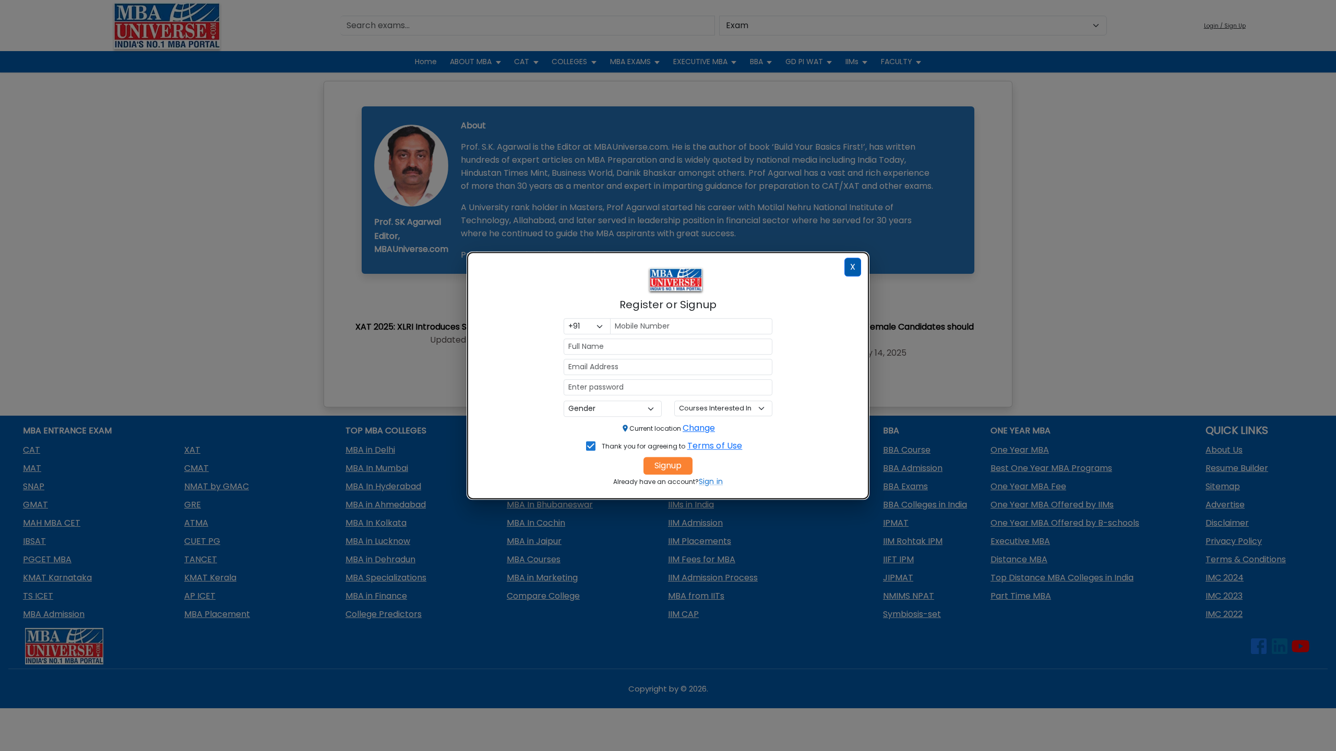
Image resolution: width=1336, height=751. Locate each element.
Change (699, 428)
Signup (668, 465)
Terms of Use (715, 446)
